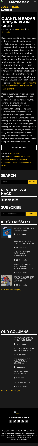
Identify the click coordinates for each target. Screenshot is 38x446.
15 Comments (21, 247)
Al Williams (20, 29)
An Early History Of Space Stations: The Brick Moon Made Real (24, 266)
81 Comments (21, 355)
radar (3, 165)
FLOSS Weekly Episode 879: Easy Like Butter (23, 339)
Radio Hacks (15, 153)
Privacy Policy (5, 435)
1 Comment (20, 378)
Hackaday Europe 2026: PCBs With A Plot (24, 229)
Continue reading (23, 148)
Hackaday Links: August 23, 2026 (21, 373)
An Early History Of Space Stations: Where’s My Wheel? (22, 254)
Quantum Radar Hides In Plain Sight (18, 22)
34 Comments (21, 367)
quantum (5, 159)
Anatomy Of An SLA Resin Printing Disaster (24, 242)
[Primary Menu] (35, 2)
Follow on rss (13, 199)
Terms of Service (16, 435)
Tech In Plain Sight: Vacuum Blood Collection (22, 361)
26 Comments (21, 260)
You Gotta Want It (22, 382)
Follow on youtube (9, 199)
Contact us (16, 199)
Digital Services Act (28, 435)
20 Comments (21, 272)
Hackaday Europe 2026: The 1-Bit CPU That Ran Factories (24, 279)
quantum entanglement (19, 159)
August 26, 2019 (7, 29)
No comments (21, 234)
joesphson (25, 156)
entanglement (14, 156)
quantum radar (25, 162)
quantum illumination (10, 162)
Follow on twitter (5, 199)
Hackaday (19, 2)
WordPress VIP (23, 440)
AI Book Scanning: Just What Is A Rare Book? (24, 350)
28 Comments (21, 285)
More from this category (11, 290)
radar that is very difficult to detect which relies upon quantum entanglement (18, 86)
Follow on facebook (2, 199)
